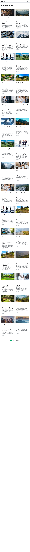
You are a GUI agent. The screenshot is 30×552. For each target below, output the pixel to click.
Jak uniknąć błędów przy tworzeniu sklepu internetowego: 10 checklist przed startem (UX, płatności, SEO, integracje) (22, 262)
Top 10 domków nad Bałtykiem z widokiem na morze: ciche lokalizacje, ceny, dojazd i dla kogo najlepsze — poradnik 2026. (22, 284)
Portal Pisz (3, 1)
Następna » (17, 340)
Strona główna (27, 1)
